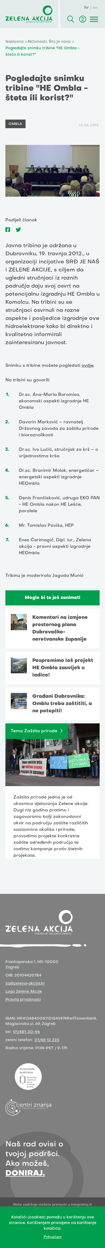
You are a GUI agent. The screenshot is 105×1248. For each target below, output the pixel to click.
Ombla (15, 124)
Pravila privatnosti (23, 1000)
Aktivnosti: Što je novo (49, 42)
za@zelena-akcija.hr (25, 983)
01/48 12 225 (46, 1040)
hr (86, 8)
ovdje (87, 366)
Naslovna (14, 42)
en (95, 8)
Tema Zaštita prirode (34, 731)
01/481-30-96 (26, 1032)
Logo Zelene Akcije (23, 991)
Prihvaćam (53, 1237)
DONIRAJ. (25, 1173)
